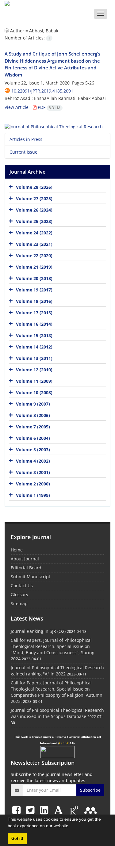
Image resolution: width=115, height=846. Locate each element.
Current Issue (23, 152)
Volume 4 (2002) (33, 461)
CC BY (64, 743)
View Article (17, 107)
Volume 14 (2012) (34, 347)
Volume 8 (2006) (33, 415)
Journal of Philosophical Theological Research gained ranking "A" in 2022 (57, 671)
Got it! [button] (17, 838)
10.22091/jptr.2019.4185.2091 (42, 91)
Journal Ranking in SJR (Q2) (38, 631)
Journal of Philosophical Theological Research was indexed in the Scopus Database (57, 713)
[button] (72, 826)
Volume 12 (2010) (34, 370)
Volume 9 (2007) (33, 404)
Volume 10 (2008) (34, 392)
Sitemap (19, 603)
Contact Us (22, 585)
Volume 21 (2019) (34, 267)
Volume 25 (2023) (34, 221)
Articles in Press (26, 139)
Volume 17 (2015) (34, 313)
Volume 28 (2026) (34, 187)
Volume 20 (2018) (34, 278)
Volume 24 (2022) (34, 233)
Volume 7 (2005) (33, 427)
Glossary (19, 594)
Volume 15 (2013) (34, 335)
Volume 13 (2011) (34, 358)
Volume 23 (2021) (34, 244)
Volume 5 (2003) (33, 449)
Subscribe (90, 790)
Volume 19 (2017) (34, 290)
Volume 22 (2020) (34, 255)
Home (17, 550)
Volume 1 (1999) (33, 495)
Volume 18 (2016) (34, 301)
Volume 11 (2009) (34, 381)
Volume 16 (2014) (34, 324)
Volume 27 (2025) (34, 198)
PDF (48, 107)
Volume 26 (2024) (34, 210)
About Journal (25, 559)
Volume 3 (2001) (33, 472)
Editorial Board (26, 568)
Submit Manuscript (30, 577)
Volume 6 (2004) (33, 438)
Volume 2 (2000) (33, 484)
